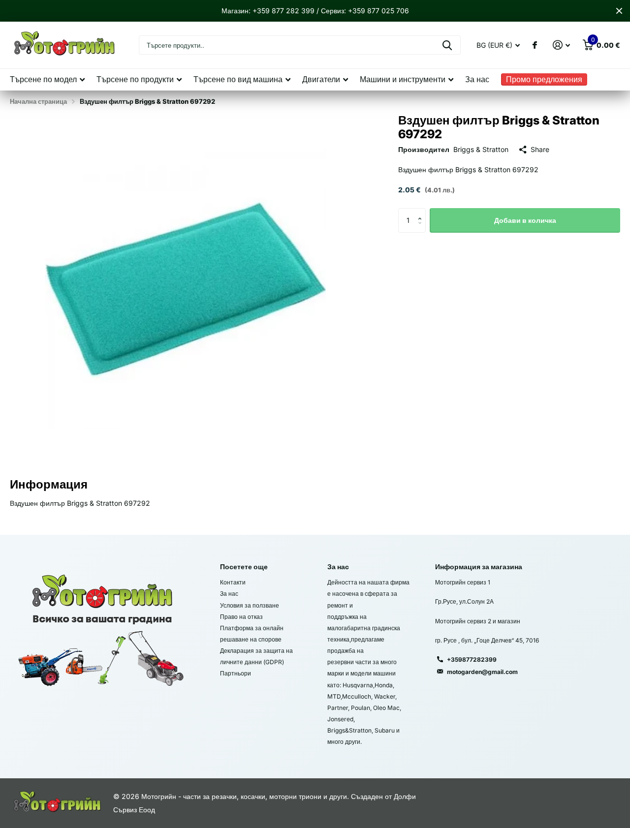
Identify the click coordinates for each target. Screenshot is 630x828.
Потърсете (447, 45)
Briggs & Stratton (480, 149)
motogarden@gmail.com (482, 671)
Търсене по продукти (135, 79)
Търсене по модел (43, 79)
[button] (422, 211)
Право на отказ (241, 616)
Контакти (233, 582)
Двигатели (321, 79)
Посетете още (244, 566)
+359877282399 (472, 659)
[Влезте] (561, 45)
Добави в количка (525, 220)
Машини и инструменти (402, 79)
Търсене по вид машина (238, 79)
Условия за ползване (249, 605)
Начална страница (38, 101)
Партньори (235, 673)
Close (619, 11)
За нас (477, 79)
